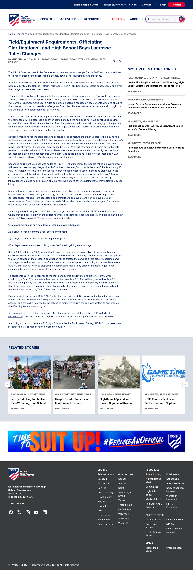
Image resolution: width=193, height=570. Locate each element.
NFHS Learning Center (86, 4)
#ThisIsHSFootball (74, 15)
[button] (165, 19)
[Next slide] (185, 384)
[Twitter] (19, 512)
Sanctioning (172, 478)
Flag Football (104, 501)
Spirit (121, 487)
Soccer (122, 478)
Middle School (153, 499)
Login (163, 4)
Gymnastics (104, 515)
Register (176, 4)
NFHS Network (174, 519)
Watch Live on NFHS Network (120, 4)
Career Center (153, 519)
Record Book (23, 12)
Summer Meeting (74, 12)
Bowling (102, 487)
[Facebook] (10, 512)
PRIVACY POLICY (17, 565)
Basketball (103, 483)
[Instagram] (27, 512)
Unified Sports (126, 509)
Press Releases (174, 547)
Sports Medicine (175, 483)
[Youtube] (36, 512)
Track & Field (125, 504)
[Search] (181, 19)
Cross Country (105, 492)
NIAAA (170, 524)
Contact (146, 4)
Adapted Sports (106, 474)
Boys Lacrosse (105, 524)
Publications (172, 474)
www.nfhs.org (15, 316)
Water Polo (124, 518)
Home (11, 33)
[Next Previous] (7, 384)
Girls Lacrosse (126, 474)
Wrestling (123, 523)
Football (102, 506)
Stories (20, 33)
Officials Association (27, 10)
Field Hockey (105, 497)
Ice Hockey (104, 519)
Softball (122, 483)
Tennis (121, 500)
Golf (100, 510)
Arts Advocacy (154, 474)
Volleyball (123, 513)
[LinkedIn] (44, 512)
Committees (152, 486)
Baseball (102, 478)
